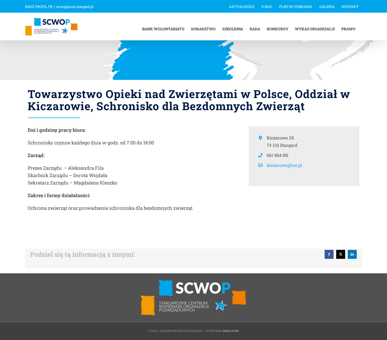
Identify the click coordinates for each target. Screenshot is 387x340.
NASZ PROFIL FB (38, 6)
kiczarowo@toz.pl (284, 165)
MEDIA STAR (231, 331)
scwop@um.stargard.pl (74, 6)
